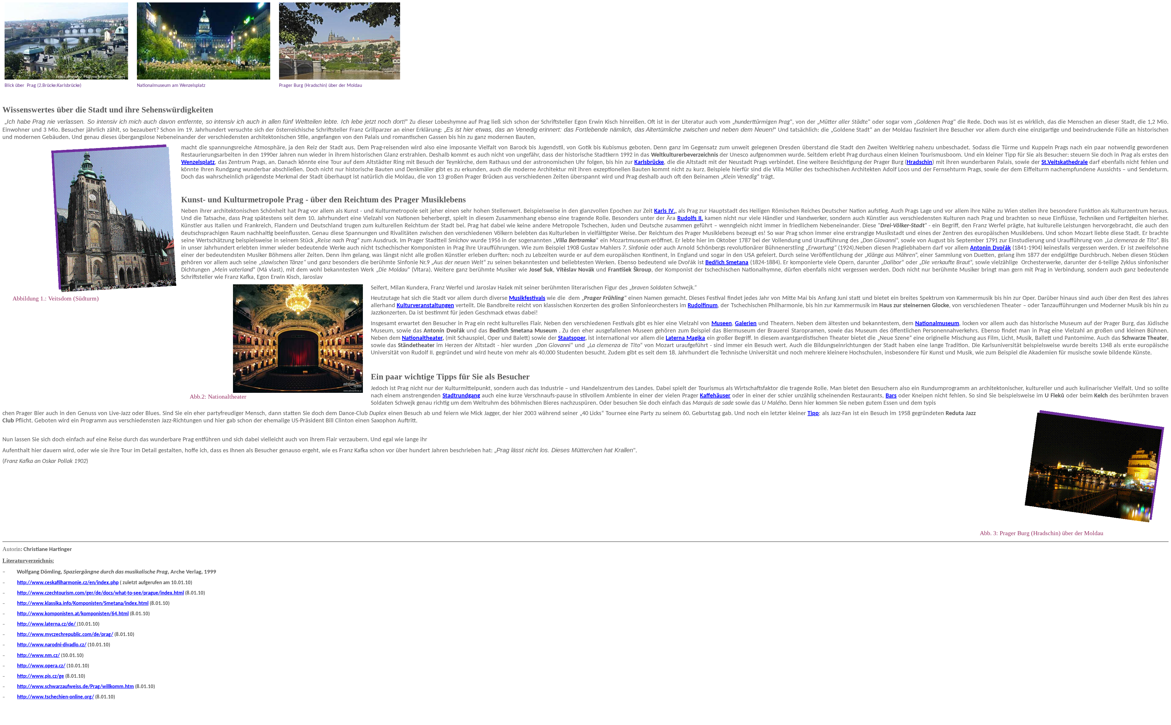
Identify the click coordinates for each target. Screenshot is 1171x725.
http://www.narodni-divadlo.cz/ (51, 645)
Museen (721, 324)
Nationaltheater (422, 338)
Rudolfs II (690, 218)
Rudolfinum (703, 306)
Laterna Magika (685, 338)
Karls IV (665, 211)
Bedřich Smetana (726, 263)
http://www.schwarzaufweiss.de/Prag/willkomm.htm (75, 686)
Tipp (813, 413)
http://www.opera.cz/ (41, 666)
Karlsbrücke (649, 162)
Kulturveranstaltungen (425, 306)
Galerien (746, 324)
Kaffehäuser (715, 396)
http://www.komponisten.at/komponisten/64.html (73, 614)
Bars (891, 396)
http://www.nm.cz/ (38, 655)
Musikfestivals (527, 298)
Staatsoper (571, 338)
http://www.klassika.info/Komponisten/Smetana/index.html (83, 603)
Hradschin (919, 162)
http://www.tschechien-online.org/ (55, 697)
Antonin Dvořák (990, 248)
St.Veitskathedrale (1064, 162)
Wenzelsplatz (198, 162)
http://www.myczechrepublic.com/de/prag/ (65, 634)
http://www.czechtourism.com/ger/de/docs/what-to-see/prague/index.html (100, 593)
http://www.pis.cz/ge (40, 676)
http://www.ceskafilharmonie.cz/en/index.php (68, 582)
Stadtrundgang (461, 396)
